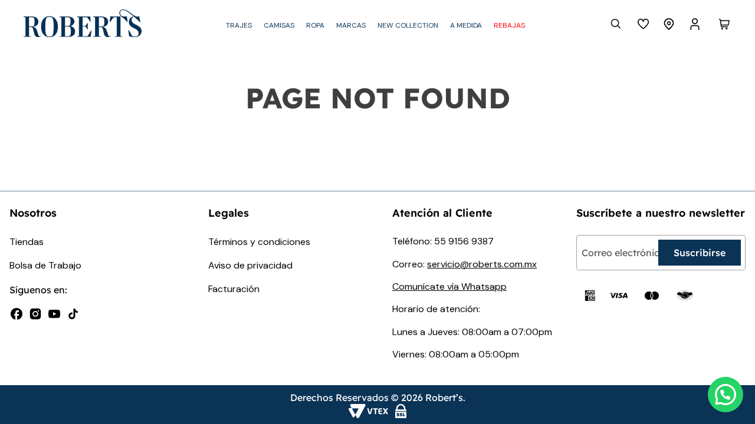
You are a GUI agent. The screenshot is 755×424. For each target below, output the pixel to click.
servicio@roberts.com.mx (482, 264)
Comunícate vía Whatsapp (449, 286)
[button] (725, 394)
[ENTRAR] (696, 24)
